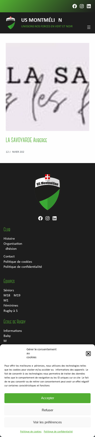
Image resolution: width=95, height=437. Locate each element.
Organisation (13, 244)
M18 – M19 (12, 295)
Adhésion (10, 249)
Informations (13, 331)
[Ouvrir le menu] (88, 27)
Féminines (11, 305)
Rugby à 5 (11, 311)
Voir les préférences (47, 422)
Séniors (9, 290)
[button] (88, 353)
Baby (7, 336)
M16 (7, 300)
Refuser (47, 410)
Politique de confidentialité (58, 431)
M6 (6, 341)
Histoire (9, 239)
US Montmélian (41, 20)
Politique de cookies (31, 431)
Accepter (47, 398)
